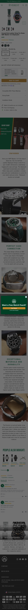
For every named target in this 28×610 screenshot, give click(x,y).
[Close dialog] (26, 297)
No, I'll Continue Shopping (14, 310)
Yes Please (14, 308)
